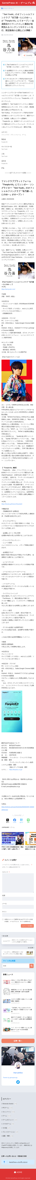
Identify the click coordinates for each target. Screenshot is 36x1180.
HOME (19, 1172)
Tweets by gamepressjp (10, 1077)
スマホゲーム (8, 1124)
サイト (4, 911)
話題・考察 (8, 1136)
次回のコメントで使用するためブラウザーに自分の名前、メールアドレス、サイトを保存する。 (19, 920)
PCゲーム (7, 1107)
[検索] (31, 966)
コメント (6, 872)
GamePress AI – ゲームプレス (18, 2)
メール (4, 903)
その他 (6, 1128)
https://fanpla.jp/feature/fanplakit (11, 504)
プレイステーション (10, 1132)
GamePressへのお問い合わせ (18, 1162)
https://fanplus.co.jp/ (15, 769)
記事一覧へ (18, 1041)
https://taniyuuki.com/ (8, 289)
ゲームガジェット (10, 1120)
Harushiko (18, 1073)
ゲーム (12, 827)
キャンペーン (9, 1112)
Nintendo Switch (10, 1103)
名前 (3, 895)
